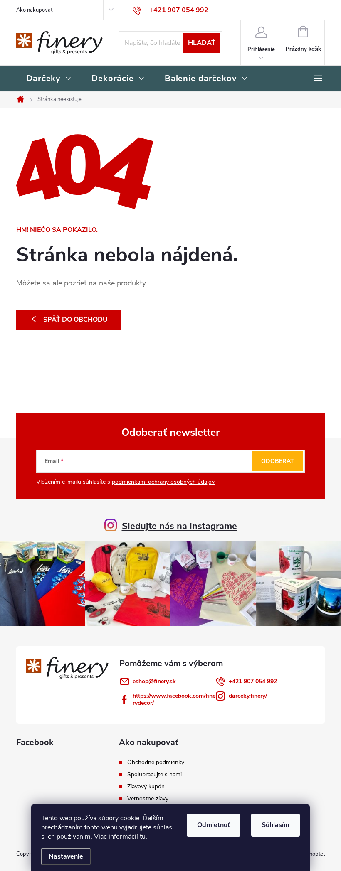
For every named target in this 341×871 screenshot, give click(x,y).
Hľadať (201, 42)
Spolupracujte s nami (154, 774)
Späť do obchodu (75, 319)
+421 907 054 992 (253, 681)
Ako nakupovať (34, 10)
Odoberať (277, 461)
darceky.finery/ (248, 696)
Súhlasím (275, 824)
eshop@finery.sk (154, 681)
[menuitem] (49, 79)
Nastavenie (66, 856)
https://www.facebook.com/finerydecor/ (174, 699)
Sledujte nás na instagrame (179, 526)
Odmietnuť (213, 824)
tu (143, 836)
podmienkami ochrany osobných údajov (163, 482)
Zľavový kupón (146, 786)
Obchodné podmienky (155, 762)
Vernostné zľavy (147, 798)
